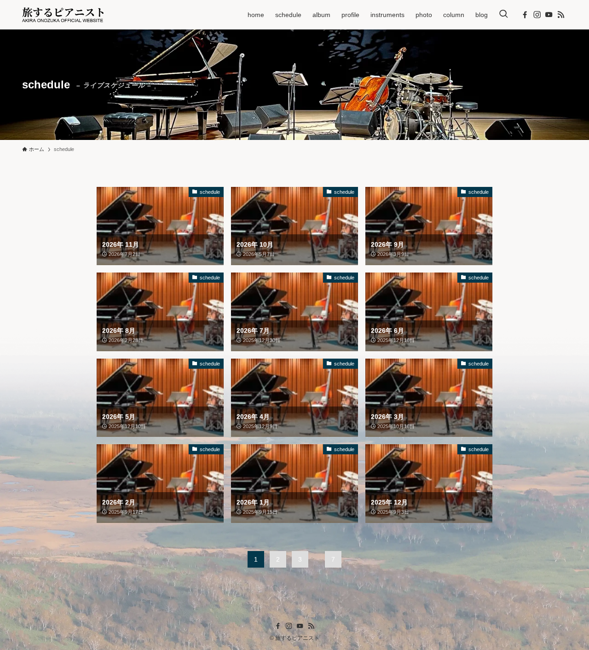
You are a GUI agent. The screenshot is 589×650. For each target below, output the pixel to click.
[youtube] (549, 14)
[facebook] (525, 14)
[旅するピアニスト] (63, 14)
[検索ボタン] (503, 14)
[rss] (561, 14)
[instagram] (537, 14)
